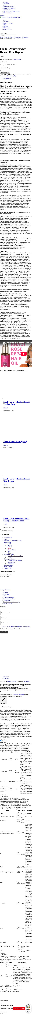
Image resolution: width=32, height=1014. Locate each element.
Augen (9, 543)
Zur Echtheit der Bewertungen (11, 11)
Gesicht (10, 545)
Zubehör (10, 557)
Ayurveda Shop (8, 37)
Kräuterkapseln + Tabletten (15, 560)
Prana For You (8, 566)
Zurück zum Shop (19, 1008)
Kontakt (5, 2)
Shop (4, 20)
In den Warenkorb (5, 72)
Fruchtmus (10, 563)
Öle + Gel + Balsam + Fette (15, 556)
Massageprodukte (9, 554)
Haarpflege (25, 37)
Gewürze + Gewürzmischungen (13, 540)
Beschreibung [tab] (7, 78)
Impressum (6, 3)
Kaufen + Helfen (8, 23)
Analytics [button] (2, 953)
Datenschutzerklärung (9, 8)
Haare (8, 75)
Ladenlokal (6, 21)
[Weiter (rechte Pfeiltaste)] (2, 1013)
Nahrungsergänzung (9, 559)
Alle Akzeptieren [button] (17, 696)
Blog (4, 24)
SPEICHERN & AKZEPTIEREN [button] (9, 992)
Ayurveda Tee (8, 537)
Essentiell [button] (2, 739)
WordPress (26, 681)
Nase (9, 551)
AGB (4, 5)
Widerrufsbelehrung (8, 6)
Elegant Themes (11, 681)
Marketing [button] (3, 795)
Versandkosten (7, 9)
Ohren (9, 553)
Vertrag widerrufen (5, 590)
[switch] (28, 1011)
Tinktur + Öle (8, 568)
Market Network (7, 13)
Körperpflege (17, 37)
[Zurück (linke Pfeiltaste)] (0, 1013)
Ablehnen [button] (10, 696)
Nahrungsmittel (8, 565)
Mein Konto (6, 27)
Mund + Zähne (12, 550)
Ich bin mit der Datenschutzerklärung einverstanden (16, 626)
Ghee (5, 539)
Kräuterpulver (11, 562)
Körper (10, 546)
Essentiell (4, 741)
